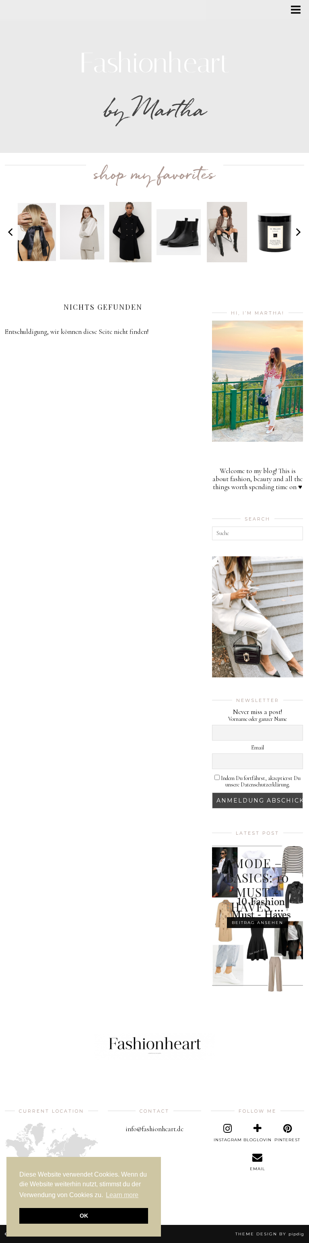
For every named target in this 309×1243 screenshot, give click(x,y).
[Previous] (11, 232)
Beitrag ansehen (257, 922)
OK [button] (84, 1215)
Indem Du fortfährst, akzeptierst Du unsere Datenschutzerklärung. (260, 781)
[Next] (297, 232)
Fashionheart (155, 63)
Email (257, 748)
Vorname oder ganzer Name (257, 719)
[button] (298, 10)
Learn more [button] (122, 1195)
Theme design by (269, 1234)
